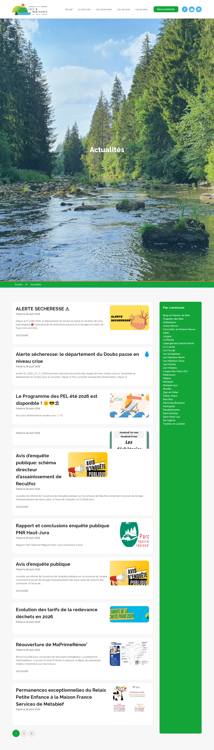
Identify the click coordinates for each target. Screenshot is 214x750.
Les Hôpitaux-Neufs (174, 357)
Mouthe (167, 388)
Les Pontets (169, 364)
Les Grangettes (171, 353)
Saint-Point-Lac (171, 416)
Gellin (166, 332)
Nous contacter (166, 9)
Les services (123, 9)
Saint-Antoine (170, 413)
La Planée (168, 339)
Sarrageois (169, 420)
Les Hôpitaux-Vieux (173, 360)
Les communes (104, 9)
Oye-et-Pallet (170, 392)
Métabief (168, 381)
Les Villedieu (170, 367)
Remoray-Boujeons (174, 402)
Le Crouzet (169, 346)
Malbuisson (169, 374)
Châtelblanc (169, 322)
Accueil (68, 9)
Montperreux (170, 385)
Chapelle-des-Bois (173, 318)
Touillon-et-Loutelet (174, 423)
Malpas (167, 378)
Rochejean (169, 406)
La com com (84, 9)
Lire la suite (22, 335)
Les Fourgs (169, 350)
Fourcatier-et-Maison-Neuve (179, 329)
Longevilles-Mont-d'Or (175, 371)
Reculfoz (168, 399)
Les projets (142, 9)
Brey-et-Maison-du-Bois (176, 315)
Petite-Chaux (170, 395)
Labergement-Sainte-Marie (178, 343)
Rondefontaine (171, 409)
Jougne (167, 336)
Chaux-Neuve (170, 325)
